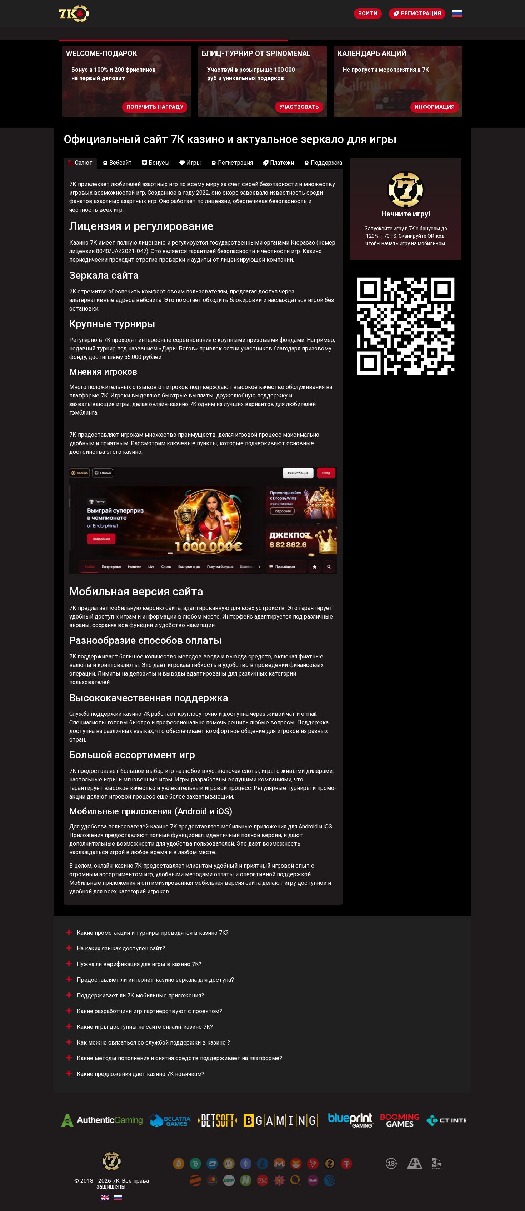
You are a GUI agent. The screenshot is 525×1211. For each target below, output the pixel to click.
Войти (368, 13)
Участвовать (259, 107)
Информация (395, 107)
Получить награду (114, 107)
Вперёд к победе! (406, 230)
